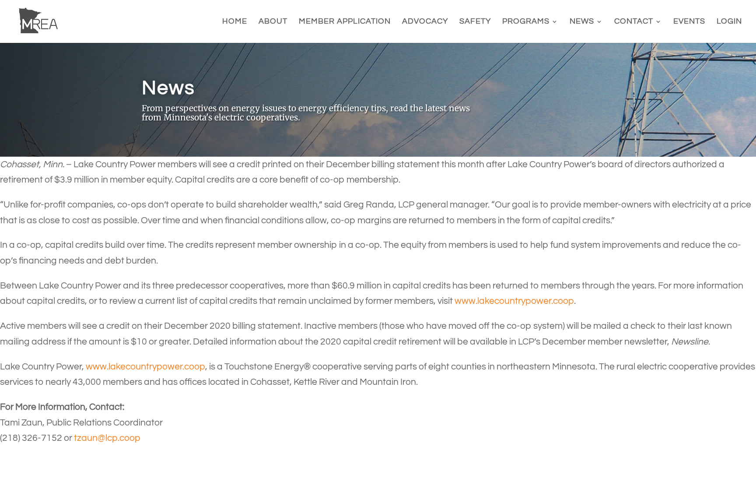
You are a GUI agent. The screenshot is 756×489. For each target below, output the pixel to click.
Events (689, 21)
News (582, 21)
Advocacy (425, 21)
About (273, 21)
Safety (475, 21)
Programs (526, 21)
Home (234, 21)
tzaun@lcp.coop (107, 438)
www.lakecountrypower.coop (514, 301)
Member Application (345, 21)
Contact (633, 21)
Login (729, 21)
